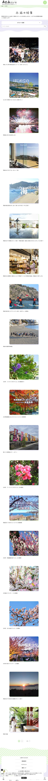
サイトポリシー (11, 775)
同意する (24, 778)
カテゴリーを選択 (20, 22)
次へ (27, 741)
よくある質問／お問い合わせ (24, 771)
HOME (2, 6)
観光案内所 (24, 761)
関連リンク (24, 767)
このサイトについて (24, 757)
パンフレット (24, 764)
